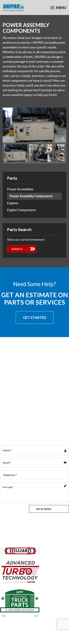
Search (17, 249)
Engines (12, 203)
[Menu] (58, 7)
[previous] (9, 122)
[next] (60, 122)
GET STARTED (34, 317)
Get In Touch (43, 509)
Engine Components (21, 210)
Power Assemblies (20, 189)
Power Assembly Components (31, 196)
